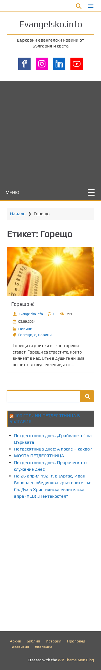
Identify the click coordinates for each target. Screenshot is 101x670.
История (53, 641)
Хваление (43, 647)
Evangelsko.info (50, 24)
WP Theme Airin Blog (76, 660)
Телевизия (19, 647)
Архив (15, 641)
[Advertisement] (50, 131)
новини (45, 334)
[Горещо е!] (50, 271)
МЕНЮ (12, 192)
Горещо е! (23, 304)
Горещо (25, 334)
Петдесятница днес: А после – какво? (53, 449)
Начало (18, 213)
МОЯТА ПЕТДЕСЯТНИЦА (39, 455)
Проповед (76, 641)
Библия (33, 641)
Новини (25, 329)
